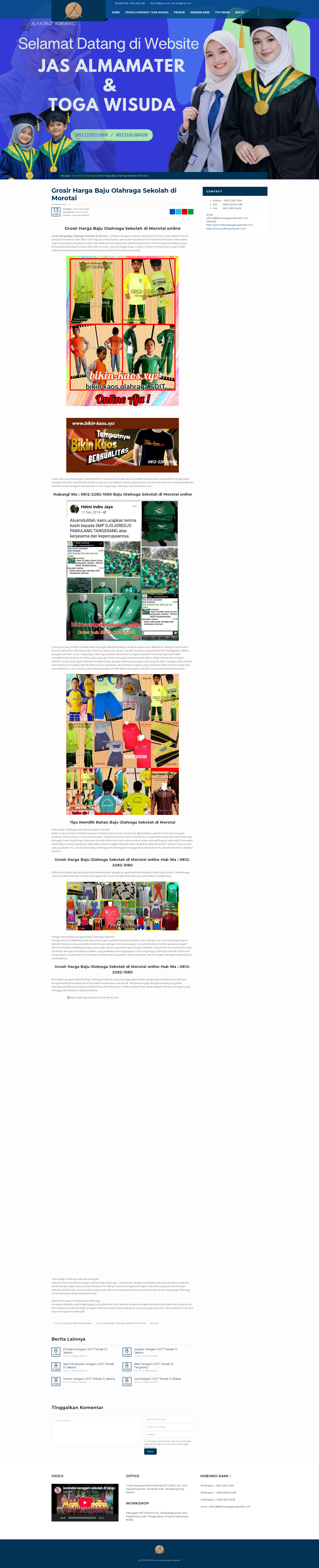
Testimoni (222, 12)
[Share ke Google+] (258, 175)
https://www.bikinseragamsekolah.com (229, 224)
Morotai (154, 1323)
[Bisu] (108, 1518)
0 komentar (82, 212)
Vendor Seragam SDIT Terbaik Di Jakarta (89, 1378)
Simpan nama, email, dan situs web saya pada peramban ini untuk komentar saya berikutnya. (167, 1444)
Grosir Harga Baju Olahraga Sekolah (72, 1323)
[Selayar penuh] (114, 1518)
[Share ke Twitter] (253, 175)
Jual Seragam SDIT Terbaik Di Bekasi (157, 1378)
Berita (239, 12)
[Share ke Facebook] (248, 175)
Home (116, 12)
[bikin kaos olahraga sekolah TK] (122, 744)
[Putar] (56, 1518)
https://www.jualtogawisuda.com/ (226, 228)
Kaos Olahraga (88, 175)
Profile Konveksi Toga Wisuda (147, 12)
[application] (85, 1502)
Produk (179, 12)
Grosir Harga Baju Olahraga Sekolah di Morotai (121, 1323)
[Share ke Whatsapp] (263, 175)
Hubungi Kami (200, 12)
